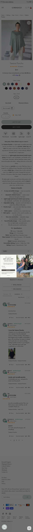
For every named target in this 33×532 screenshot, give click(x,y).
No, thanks (8, 275)
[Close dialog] (32, 255)
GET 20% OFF (8, 270)
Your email (3, 266)
